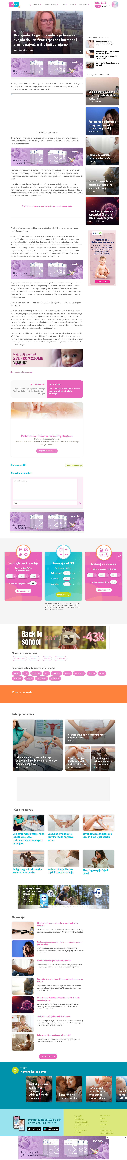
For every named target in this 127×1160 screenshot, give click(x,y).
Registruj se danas (45, 451)
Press (102, 1127)
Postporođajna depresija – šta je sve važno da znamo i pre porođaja (102, 125)
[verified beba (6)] (47, 366)
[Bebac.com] (14, 4)
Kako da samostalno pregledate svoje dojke (105, 42)
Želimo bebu (55, 678)
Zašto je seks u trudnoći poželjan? (69, 1096)
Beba (25, 673)
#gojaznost (34, 658)
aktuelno (16, 673)
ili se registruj (106, 6)
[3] (47, 67)
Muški (69, 568)
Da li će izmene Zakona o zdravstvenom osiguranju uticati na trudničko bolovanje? (65, 391)
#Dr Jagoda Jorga (19, 658)
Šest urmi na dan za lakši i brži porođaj (107, 64)
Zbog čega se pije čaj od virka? (95, 872)
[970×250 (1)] (63, 897)
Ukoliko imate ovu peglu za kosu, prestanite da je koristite (102, 95)
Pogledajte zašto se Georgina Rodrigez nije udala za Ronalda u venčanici (38, 1091)
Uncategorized (41, 678)
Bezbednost (36, 673)
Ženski (61, 568)
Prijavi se (98, 6)
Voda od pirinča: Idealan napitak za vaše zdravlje (60, 870)
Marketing (103, 1121)
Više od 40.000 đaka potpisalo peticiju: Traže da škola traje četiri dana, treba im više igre (29, 391)
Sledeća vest (56, 384)
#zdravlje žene (60, 658)
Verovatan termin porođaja (81, 1131)
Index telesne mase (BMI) (81, 1126)
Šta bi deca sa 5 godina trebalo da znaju (53, 1016)
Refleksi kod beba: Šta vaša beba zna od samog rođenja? (97, 1093)
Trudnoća (29, 678)
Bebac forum (79, 1119)
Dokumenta (56, 673)
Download (103, 1124)
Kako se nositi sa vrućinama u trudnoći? (53, 1035)
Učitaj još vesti (47, 1056)
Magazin (21, 31)
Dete (46, 673)
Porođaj (101, 673)
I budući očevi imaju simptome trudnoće (99, 156)
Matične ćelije (79, 673)
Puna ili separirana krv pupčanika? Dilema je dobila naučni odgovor (100, 214)
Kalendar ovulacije (81, 1122)
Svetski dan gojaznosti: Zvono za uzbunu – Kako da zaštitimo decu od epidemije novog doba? (107, 54)
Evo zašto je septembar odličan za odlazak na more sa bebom (101, 184)
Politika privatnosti (106, 1133)
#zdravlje (47, 658)
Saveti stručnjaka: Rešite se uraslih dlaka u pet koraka (77, 761)
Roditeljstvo (17, 678)
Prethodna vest (39, 384)
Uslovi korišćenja (106, 1130)
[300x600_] (102, 286)
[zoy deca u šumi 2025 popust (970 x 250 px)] (63, 637)
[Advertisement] (63, 789)
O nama (102, 1118)
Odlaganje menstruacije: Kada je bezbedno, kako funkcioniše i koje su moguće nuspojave (36, 760)
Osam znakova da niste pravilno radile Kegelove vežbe (87, 736)
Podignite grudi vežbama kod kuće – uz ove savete (103, 761)
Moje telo (92, 673)
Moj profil (78, 1116)
